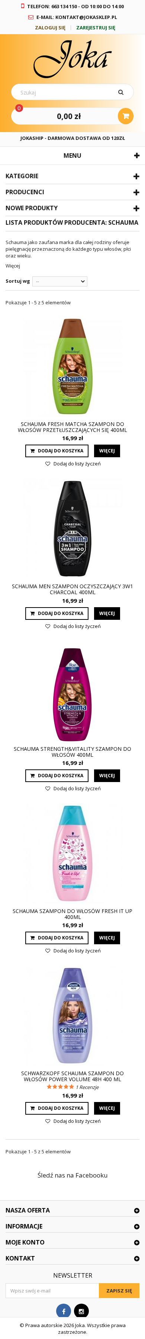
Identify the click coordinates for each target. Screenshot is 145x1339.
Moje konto (25, 1242)
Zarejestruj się (95, 27)
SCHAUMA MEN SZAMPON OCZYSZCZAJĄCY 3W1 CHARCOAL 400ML (72, 589)
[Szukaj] (122, 92)
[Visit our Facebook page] (63, 1311)
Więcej (13, 265)
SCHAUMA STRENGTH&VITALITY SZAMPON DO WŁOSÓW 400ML (72, 752)
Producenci (25, 192)
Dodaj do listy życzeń (76, 463)
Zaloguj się (50, 27)
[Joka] (72, 59)
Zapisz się (119, 1290)
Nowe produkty (32, 208)
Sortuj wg (18, 281)
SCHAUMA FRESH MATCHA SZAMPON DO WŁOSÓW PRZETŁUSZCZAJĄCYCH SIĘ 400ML (72, 427)
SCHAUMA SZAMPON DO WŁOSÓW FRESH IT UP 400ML (72, 914)
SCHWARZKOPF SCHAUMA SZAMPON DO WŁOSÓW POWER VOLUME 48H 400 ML (72, 1076)
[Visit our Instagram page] (81, 1311)
